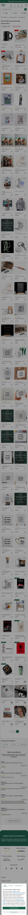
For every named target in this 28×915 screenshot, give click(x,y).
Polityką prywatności (17, 892)
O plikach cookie (18, 885)
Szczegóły (11, 885)
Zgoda (5, 885)
